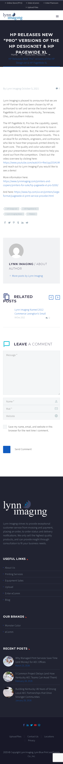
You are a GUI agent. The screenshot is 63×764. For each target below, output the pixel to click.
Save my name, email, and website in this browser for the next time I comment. (30, 428)
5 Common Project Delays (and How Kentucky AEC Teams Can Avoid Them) (36, 675)
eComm (9, 632)
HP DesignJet (12, 209)
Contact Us (32, 736)
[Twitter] (9, 222)
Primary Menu (57, 16)
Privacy (31, 740)
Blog (7, 599)
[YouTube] (35, 725)
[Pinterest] (14, 222)
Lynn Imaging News (14, 214)
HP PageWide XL (30, 209)
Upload (9, 587)
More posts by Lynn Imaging (27, 275)
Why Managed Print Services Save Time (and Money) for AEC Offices (36, 660)
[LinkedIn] (22, 222)
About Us (10, 567)
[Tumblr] (18, 222)
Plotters (32, 214)
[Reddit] (27, 222)
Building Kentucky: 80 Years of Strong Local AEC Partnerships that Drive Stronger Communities (35, 692)
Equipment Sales (14, 580)
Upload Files (33, 7)
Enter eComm (33, 3)
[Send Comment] (6, 449)
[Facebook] (5, 222)
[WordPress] (39, 725)
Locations (49, 736)
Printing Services (14, 574)
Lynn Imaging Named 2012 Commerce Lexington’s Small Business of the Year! (30, 313)
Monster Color (13, 625)
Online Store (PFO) (14, 3)
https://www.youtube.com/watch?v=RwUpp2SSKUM (31, 162)
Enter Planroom (51, 3)
